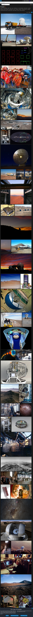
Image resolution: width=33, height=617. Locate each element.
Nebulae (17, 9)
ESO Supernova (21, 8)
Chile (12, 8)
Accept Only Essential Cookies (14, 615)
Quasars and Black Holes (4, 10)
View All (2, 8)
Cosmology (15, 8)
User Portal (27, 0)
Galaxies (2, 9)
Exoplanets (25, 8)
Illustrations (11, 9)
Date (31, 12)
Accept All (7, 615)
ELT (18, 8)
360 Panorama (5, 8)
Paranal (20, 9)
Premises (29, 9)
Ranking (30, 12)
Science (25, 0)
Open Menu (3, 2)
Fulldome (29, 8)
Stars (18, 10)
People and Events (24, 9)
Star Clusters (14, 10)
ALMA (8, 8)
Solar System (10, 10)
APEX (10, 8)
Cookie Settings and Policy (24, 615)
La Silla (14, 9)
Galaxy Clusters (6, 9)
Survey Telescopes (22, 10)
